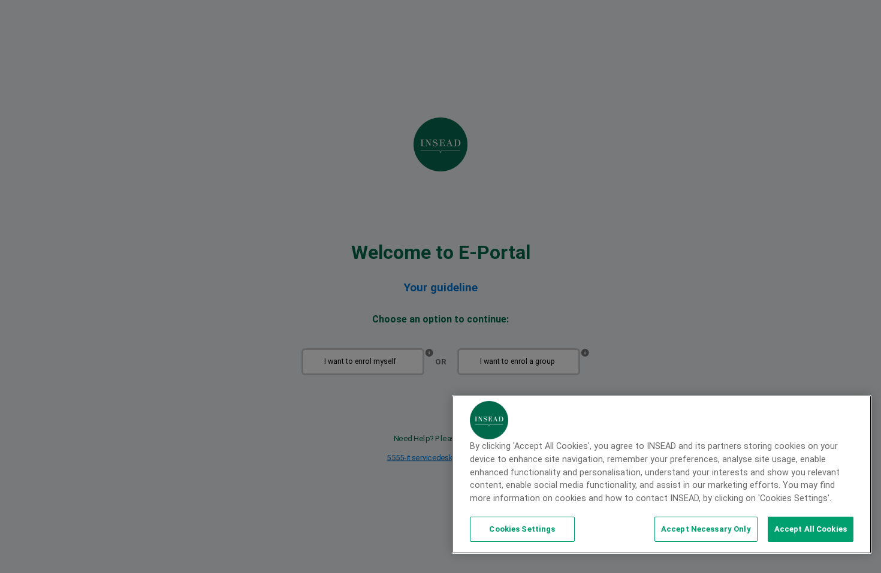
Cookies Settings (522, 528)
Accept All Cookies (810, 528)
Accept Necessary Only (706, 528)
